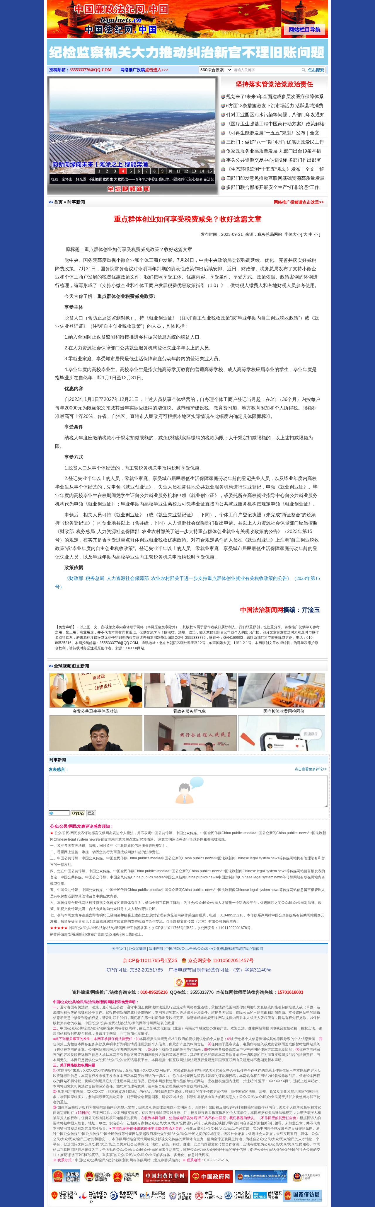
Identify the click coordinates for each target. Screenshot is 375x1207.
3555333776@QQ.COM (91, 70)
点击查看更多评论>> (311, 769)
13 (194, 171)
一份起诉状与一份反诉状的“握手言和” (189, 734)
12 (186, 171)
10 (170, 171)
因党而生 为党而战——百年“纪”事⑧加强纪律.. (99, 179)
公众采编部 (137, 949)
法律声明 (156, 949)
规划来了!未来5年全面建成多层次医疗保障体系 (275, 96)
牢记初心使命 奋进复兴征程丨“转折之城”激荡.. (182, 179)
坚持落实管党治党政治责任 (274, 84)
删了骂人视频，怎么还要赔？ (284, 734)
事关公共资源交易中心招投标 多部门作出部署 (273, 160)
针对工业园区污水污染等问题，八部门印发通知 (275, 114)
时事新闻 (76, 201)
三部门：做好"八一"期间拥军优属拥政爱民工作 (275, 141)
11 (178, 171)
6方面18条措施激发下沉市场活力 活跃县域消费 (274, 105)
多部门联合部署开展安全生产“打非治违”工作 (272, 187)
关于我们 (119, 949)
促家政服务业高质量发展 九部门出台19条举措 (273, 150)
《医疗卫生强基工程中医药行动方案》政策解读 (275, 123)
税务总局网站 (270, 234)
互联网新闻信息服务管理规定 (140, 846)
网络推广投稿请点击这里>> (299, 202)
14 (202, 171)
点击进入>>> (156, 70)
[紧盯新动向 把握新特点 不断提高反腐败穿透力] (187, 58)
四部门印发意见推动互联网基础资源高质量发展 (275, 178)
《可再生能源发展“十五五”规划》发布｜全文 (272, 132)
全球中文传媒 (95, 17)
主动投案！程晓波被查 (95, 734)
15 (210, 171)
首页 (58, 201)
